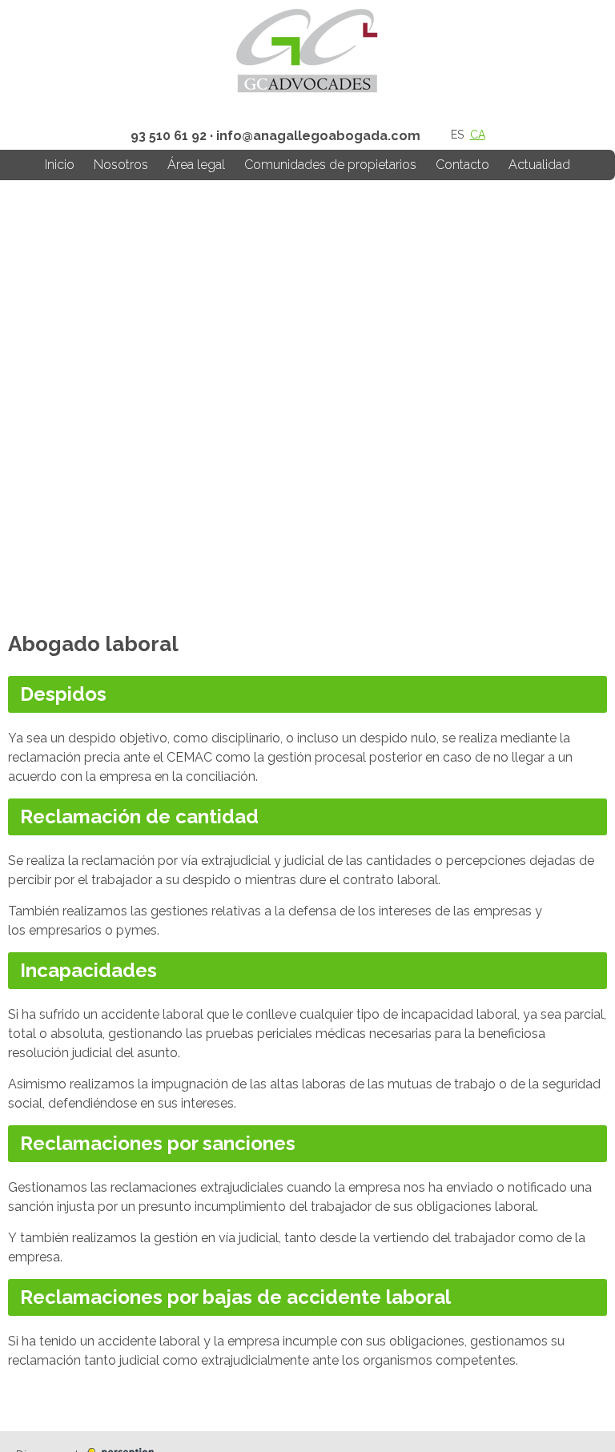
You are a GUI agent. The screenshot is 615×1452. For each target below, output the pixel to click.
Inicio (59, 164)
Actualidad (539, 164)
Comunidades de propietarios (330, 164)
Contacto (462, 164)
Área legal (196, 164)
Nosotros (121, 164)
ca (477, 134)
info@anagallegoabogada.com (318, 135)
